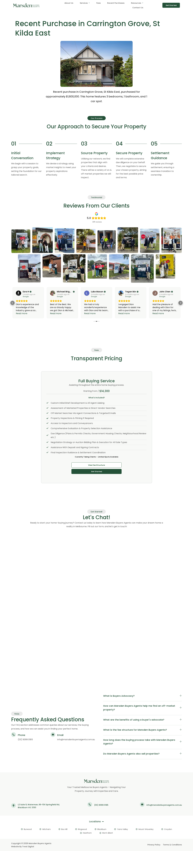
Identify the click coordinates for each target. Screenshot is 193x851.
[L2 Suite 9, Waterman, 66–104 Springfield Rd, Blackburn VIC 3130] (13, 805)
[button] (12, 303)
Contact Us (137, 7)
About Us (68, 3)
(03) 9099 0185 (25, 739)
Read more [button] (21, 313)
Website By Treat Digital (22, 846)
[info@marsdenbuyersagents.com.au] (142, 804)
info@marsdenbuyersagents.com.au (76, 739)
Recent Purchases (115, 3)
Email (60, 735)
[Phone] (13, 734)
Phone (21, 735)
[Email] (53, 734)
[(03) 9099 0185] (89, 804)
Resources (136, 3)
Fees (98, 3)
